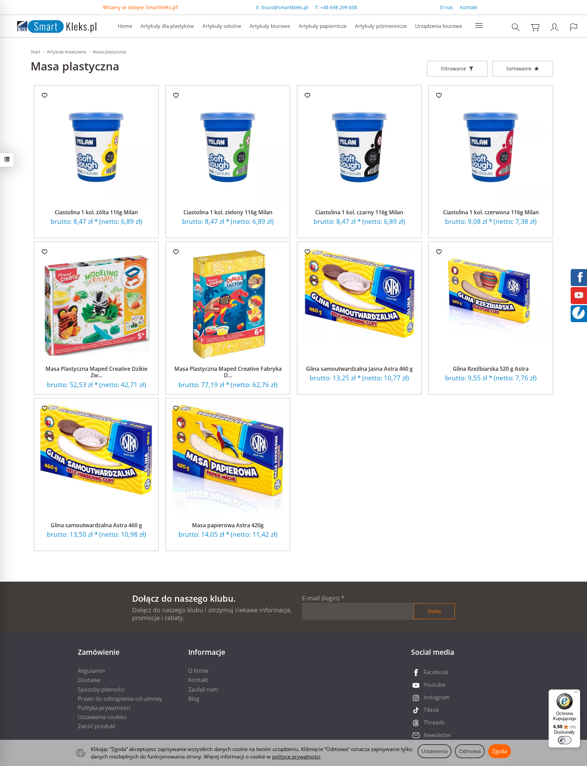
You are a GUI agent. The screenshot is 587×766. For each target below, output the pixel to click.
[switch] (564, 740)
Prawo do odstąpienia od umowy (120, 698)
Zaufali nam (203, 689)
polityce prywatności (296, 756)
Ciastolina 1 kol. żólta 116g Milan (96, 212)
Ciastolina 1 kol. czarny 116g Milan (359, 212)
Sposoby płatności (101, 689)
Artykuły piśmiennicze (381, 25)
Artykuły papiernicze (322, 25)
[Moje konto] (554, 27)
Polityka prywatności (104, 708)
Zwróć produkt (96, 726)
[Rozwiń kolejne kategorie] (478, 25)
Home (125, 25)
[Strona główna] (50, 25)
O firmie (198, 671)
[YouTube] (578, 294)
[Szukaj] (516, 27)
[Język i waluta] (574, 27)
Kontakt (468, 7)
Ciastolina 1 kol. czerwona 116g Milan (491, 212)
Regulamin (91, 671)
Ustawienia (434, 751)
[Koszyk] (535, 27)
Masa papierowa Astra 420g (228, 525)
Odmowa (470, 751)
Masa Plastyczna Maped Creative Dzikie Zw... (96, 372)
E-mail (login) (320, 598)
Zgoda (499, 751)
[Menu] (576, 693)
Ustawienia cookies (102, 717)
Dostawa (89, 680)
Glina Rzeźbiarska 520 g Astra (491, 368)
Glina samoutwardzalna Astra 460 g (96, 525)
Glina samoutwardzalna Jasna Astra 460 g (359, 368)
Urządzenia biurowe (438, 25)
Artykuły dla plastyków (167, 25)
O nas (446, 7)
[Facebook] (578, 276)
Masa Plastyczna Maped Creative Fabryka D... (228, 372)
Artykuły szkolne (221, 25)
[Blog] (578, 312)
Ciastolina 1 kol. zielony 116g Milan (227, 212)
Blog (193, 698)
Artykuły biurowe (270, 25)
